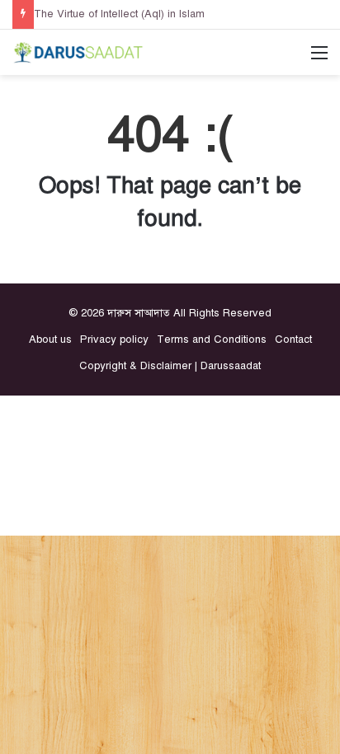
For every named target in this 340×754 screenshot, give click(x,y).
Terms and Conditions (212, 339)
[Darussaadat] (78, 52)
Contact (293, 339)
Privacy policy (114, 339)
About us (50, 339)
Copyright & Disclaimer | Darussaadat (170, 365)
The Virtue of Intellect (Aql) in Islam (119, 14)
